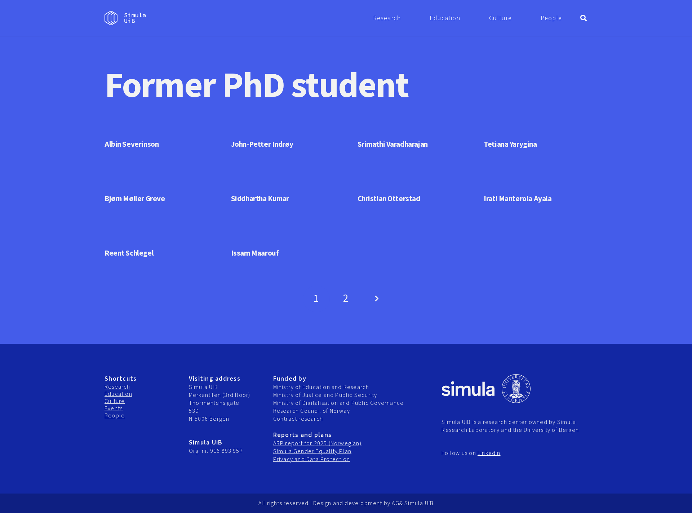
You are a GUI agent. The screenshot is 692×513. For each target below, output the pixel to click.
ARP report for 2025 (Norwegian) (317, 443)
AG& (397, 503)
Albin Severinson (132, 144)
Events (114, 408)
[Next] (375, 299)
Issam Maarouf (255, 253)
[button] (406, 18)
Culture (115, 401)
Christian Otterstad (389, 198)
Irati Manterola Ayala (517, 198)
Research (117, 387)
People (115, 416)
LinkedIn (489, 453)
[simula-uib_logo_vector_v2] (125, 18)
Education (118, 394)
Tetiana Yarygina (510, 144)
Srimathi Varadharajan (393, 144)
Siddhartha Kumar (260, 198)
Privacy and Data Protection (311, 459)
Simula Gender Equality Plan (312, 451)
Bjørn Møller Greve (135, 198)
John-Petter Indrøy (262, 144)
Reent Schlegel (129, 253)
